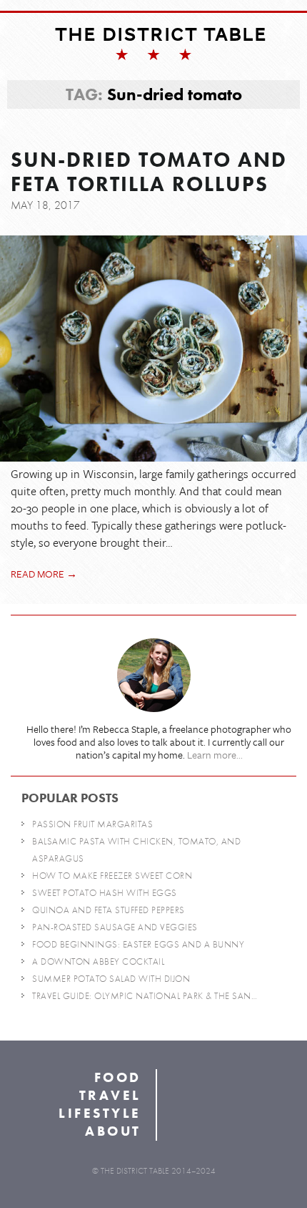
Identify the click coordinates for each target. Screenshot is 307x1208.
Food (117, 1077)
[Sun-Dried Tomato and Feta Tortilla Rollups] (153, 348)
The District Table (161, 34)
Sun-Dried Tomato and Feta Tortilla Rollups (149, 172)
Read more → (44, 573)
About (113, 1131)
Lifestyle (100, 1113)
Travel (110, 1095)
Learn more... (215, 754)
